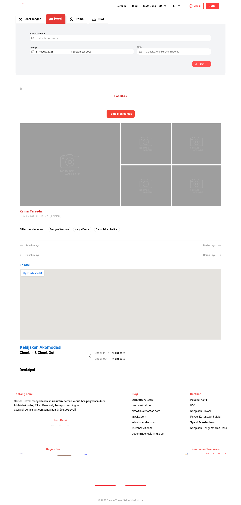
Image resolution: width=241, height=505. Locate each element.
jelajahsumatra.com (143, 422)
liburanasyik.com (142, 428)
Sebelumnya (32, 245)
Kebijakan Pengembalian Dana (208, 428)
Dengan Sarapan (59, 229)
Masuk (197, 6)
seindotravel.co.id (142, 399)
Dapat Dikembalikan (107, 229)
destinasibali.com (142, 405)
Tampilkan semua (120, 113)
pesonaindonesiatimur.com (148, 433)
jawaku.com (139, 416)
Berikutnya (209, 245)
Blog (135, 6)
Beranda (121, 6)
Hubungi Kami (198, 399)
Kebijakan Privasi (200, 411)
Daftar (212, 6)
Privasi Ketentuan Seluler (205, 416)
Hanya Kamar (82, 229)
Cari (202, 63)
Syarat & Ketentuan (202, 422)
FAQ (192, 405)
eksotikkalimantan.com (146, 411)
